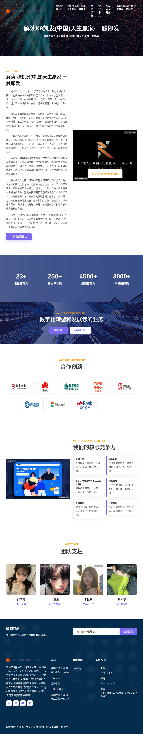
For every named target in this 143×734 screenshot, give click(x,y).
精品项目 (92, 11)
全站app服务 (108, 9)
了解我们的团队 (19, 236)
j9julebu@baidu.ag (109, 683)
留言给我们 (80, 330)
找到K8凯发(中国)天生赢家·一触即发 (126, 7)
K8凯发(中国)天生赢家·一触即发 (52, 727)
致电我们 (58, 330)
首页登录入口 (59, 7)
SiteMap (77, 668)
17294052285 (107, 673)
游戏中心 (99, 11)
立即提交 (128, 631)
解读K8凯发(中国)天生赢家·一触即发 (76, 7)
